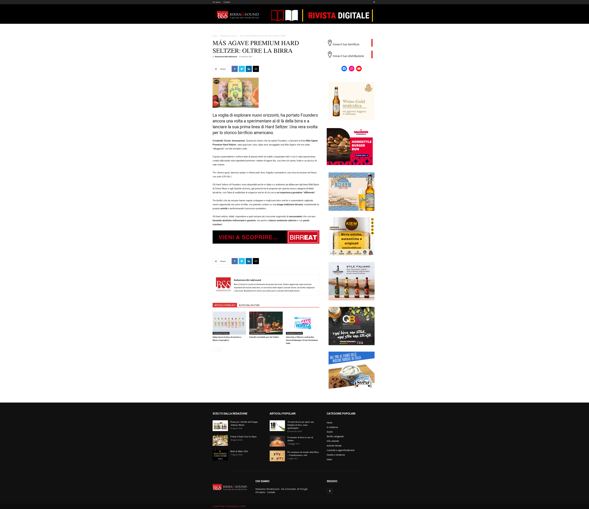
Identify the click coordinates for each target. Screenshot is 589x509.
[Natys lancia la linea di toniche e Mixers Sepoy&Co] (229, 323)
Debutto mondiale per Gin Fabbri (264, 337)
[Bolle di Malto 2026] (220, 455)
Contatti (226, 2)
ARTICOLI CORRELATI (224, 305)
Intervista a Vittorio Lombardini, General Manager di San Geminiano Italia (302, 340)
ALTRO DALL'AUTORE (249, 305)
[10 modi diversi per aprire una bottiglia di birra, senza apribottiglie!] (277, 425)
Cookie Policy (218, 506)
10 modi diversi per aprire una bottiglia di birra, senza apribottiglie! (300, 424)
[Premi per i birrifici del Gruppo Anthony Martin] (220, 425)
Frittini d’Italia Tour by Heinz (243, 436)
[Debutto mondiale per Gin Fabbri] (266, 323)
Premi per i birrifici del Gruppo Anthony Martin (244, 423)
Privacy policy (232, 506)
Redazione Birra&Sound (226, 56)
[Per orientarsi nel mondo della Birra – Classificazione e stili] (277, 456)
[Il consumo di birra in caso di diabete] (277, 441)
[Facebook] (374, 2)
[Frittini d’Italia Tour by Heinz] (220, 440)
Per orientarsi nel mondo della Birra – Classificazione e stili (303, 454)
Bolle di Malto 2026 (239, 451)
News (215, 36)
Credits (242, 506)
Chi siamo (217, 2)
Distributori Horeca (228, 36)
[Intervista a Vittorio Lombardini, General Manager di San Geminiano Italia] (302, 323)
